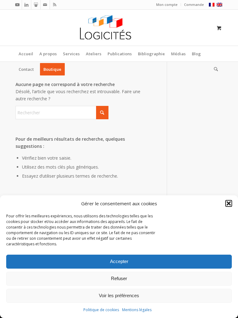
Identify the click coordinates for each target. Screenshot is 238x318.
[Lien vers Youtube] (17, 4)
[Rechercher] (214, 69)
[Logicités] (119, 28)
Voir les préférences (119, 295)
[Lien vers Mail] (45, 4)
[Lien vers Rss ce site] (54, 4)
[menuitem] (167, 4)
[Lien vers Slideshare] (35, 4)
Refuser (119, 278)
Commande (194, 4)
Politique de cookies (101, 309)
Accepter (119, 261)
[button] (229, 203)
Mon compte (167, 4)
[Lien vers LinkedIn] (26, 4)
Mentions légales (137, 309)
